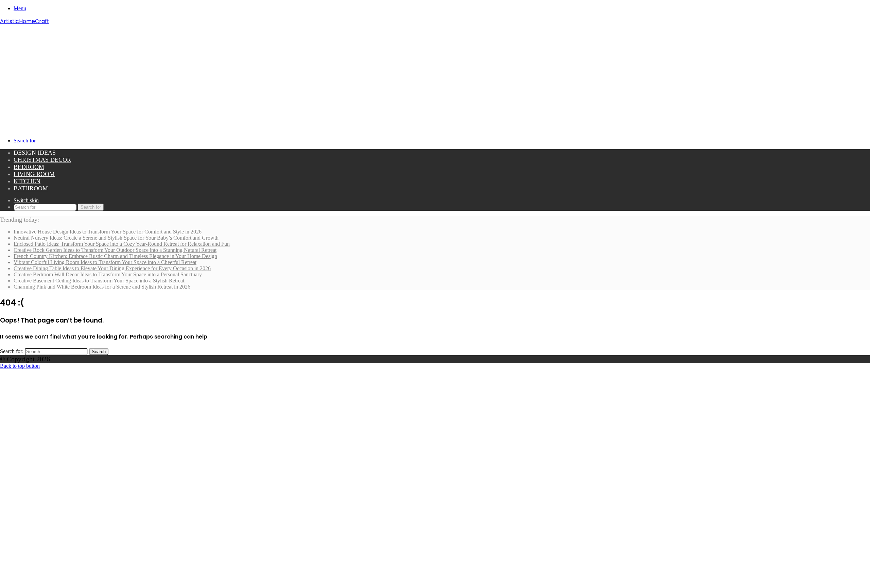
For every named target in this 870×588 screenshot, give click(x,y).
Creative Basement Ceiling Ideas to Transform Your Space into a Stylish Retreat (99, 280)
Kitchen (27, 181)
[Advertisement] (435, 76)
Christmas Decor (42, 159)
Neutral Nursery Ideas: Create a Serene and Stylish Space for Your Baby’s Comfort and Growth (116, 238)
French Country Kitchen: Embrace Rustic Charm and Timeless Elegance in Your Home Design (115, 256)
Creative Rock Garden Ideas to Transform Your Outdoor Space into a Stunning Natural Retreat (115, 250)
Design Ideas (35, 152)
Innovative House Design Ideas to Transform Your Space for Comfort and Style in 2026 (108, 232)
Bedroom (29, 166)
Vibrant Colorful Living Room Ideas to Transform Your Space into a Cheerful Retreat (105, 262)
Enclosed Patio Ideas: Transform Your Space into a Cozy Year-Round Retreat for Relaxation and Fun (122, 244)
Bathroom (31, 188)
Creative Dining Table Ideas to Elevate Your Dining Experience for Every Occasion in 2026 (112, 268)
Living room (34, 174)
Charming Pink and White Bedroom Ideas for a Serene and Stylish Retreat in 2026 (102, 287)
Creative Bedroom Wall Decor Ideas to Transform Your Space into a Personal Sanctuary (108, 274)
